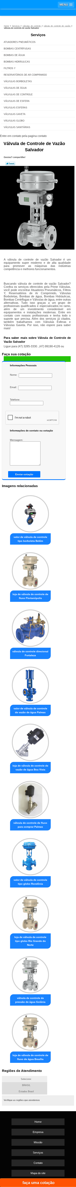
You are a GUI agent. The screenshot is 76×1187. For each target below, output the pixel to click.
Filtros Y (10, 68)
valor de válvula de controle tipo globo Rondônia (30, 881)
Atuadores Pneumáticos (20, 42)
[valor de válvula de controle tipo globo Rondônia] (30, 855)
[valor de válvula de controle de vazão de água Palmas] (30, 684)
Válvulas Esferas (15, 107)
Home (38, 1121)
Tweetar (10, 163)
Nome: (14, 374)
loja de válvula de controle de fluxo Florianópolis (30, 596)
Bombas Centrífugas (17, 48)
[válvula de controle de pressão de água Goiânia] (30, 974)
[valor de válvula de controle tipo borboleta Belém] (30, 513)
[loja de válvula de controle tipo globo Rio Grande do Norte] (30, 912)
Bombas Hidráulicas (17, 61)
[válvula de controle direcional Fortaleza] (30, 627)
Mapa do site (38, 1173)
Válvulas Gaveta (14, 114)
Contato (38, 1162)
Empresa (38, 1132)
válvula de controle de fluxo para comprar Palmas (30, 824)
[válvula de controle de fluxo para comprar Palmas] (30, 798)
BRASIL (26, 1085)
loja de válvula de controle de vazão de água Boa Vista (30, 767)
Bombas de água (14, 55)
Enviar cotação (24, 474)
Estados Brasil (26, 1091)
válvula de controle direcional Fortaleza (30, 653)
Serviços (38, 35)
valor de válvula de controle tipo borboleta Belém (30, 539)
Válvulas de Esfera (17, 101)
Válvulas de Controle (18, 94)
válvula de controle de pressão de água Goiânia (30, 1000)
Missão (38, 1142)
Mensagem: (17, 440)
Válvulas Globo (14, 120)
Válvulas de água (15, 88)
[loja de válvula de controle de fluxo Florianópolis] (30, 570)
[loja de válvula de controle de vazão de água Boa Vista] (30, 741)
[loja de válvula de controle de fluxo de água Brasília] (30, 1031)
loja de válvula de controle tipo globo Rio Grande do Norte (30, 941)
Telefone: (15, 399)
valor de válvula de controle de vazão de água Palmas (30, 710)
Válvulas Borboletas (18, 81)
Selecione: (26, 1079)
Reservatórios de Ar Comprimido (25, 75)
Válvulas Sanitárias (17, 127)
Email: (14, 387)
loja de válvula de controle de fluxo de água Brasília (30, 1057)
